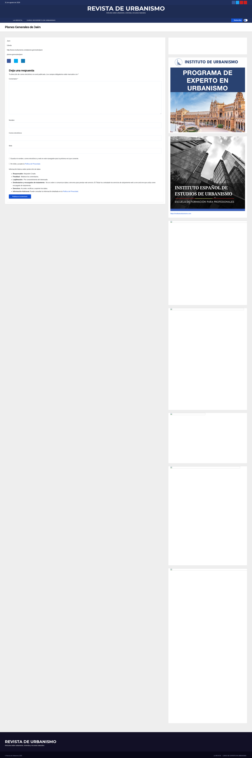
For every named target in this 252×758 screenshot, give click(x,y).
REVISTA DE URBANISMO (126, 8)
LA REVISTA (17, 20)
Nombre (11, 120)
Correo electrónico (15, 133)
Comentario (13, 79)
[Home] (8, 20)
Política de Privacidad (32, 164)
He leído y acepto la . (25, 164)
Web (10, 146)
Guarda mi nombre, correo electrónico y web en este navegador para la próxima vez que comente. (45, 158)
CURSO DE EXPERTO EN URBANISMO (41, 20)
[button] (229, 20)
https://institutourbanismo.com (180, 213)
